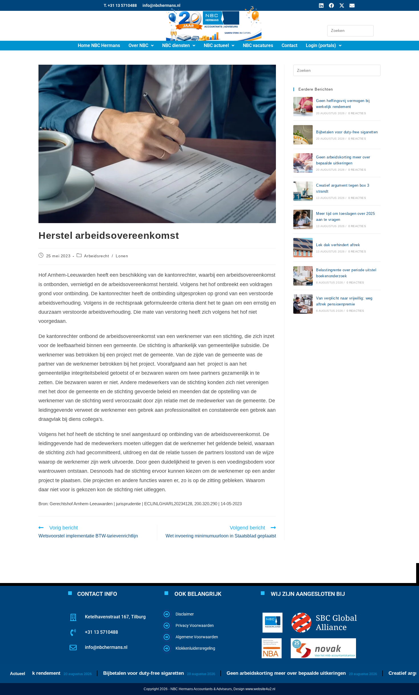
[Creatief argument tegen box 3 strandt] (303, 191)
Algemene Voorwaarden (197, 637)
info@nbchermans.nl (106, 647)
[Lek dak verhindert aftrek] (303, 247)
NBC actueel (216, 45)
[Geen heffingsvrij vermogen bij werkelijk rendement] (303, 106)
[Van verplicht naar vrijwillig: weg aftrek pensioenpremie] (303, 304)
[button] (141, 45)
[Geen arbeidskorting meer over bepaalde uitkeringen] (303, 163)
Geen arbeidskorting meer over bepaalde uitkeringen (266, 673)
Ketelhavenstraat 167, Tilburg (115, 616)
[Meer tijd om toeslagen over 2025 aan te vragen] (303, 219)
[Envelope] (352, 5)
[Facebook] (331, 5)
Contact (289, 45)
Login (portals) (321, 45)
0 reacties (357, 113)
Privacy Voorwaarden (195, 625)
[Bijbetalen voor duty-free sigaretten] (303, 134)
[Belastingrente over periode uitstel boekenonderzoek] (303, 276)
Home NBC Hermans (99, 45)
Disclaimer (185, 614)
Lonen (122, 256)
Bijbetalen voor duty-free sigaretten (347, 132)
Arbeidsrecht (96, 256)
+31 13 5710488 (101, 632)
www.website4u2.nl (260, 689)
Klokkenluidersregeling (195, 648)
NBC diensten (176, 45)
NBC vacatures (258, 45)
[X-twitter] (341, 5)
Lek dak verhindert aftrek (338, 245)
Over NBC (138, 45)
